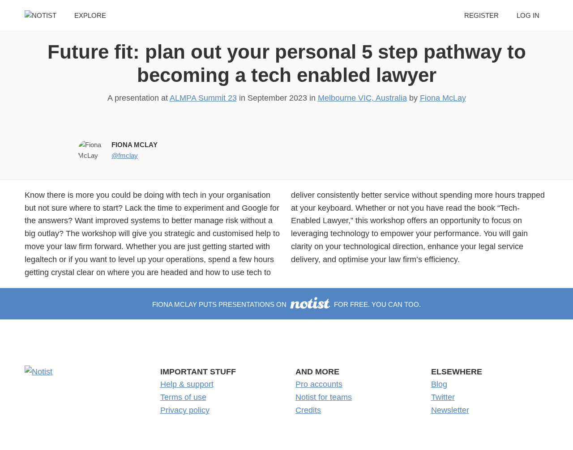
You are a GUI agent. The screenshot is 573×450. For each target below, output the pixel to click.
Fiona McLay (443, 97)
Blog (439, 384)
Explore (90, 15)
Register (481, 15)
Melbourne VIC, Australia (362, 97)
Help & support (187, 384)
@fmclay (124, 155)
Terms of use (183, 397)
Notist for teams (323, 397)
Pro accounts (318, 384)
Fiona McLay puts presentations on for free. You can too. (286, 304)
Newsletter (450, 410)
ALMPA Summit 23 (203, 97)
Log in (528, 15)
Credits (308, 410)
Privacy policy (185, 410)
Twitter (443, 397)
